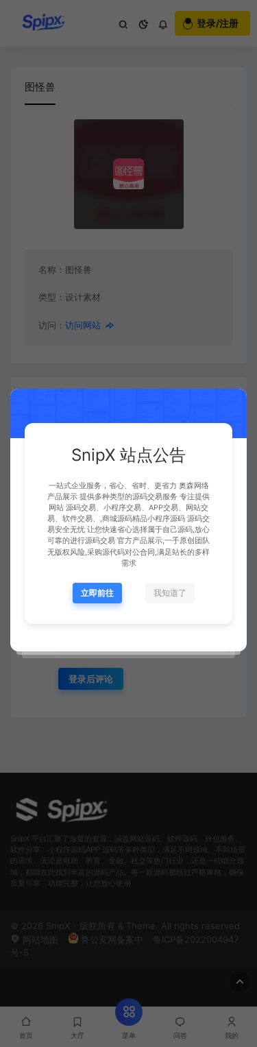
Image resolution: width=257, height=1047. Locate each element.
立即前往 (97, 593)
